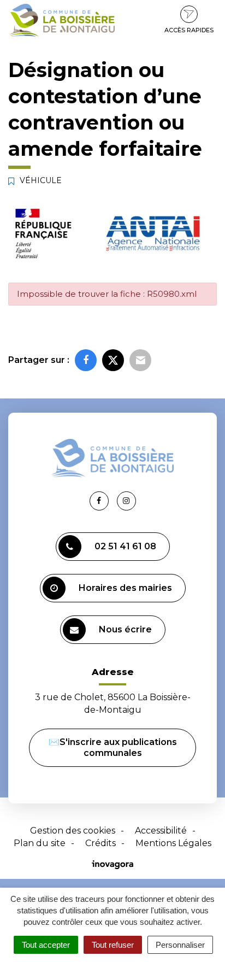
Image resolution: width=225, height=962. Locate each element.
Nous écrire (125, 629)
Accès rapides (189, 30)
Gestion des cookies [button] (72, 830)
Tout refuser (113, 944)
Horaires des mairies (125, 588)
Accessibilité (161, 830)
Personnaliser (180, 944)
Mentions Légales (173, 843)
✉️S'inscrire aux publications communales (113, 747)
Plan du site (40, 843)
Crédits (100, 843)
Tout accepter (46, 944)
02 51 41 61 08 (125, 546)
